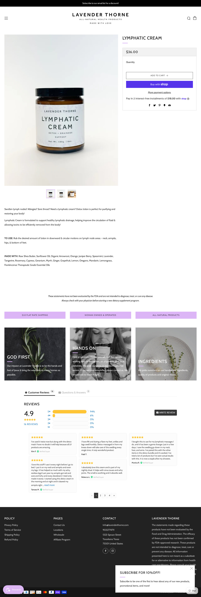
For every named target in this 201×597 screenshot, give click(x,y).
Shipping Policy (12, 534)
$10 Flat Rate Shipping (35, 315)
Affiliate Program (62, 539)
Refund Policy (11, 539)
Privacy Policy (11, 525)
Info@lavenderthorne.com (116, 525)
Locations (58, 529)
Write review (167, 412)
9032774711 (108, 529)
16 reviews (31, 424)
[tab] (50, 193)
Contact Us (59, 525)
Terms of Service (12, 529)
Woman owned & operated (100, 315)
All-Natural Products (166, 315)
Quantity (130, 62)
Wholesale (59, 534)
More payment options (159, 92)
